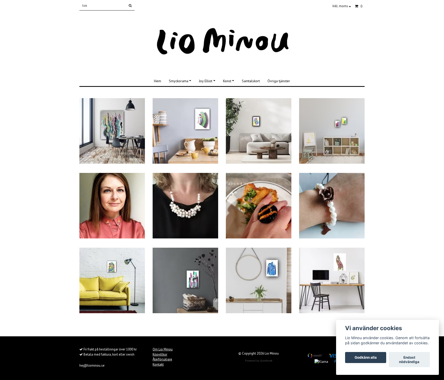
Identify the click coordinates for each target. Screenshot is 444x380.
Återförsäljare (162, 359)
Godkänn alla (366, 358)
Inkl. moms (340, 6)
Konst (227, 81)
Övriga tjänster (278, 81)
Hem (157, 81)
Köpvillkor (160, 354)
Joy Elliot (205, 81)
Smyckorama (178, 81)
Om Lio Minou (163, 349)
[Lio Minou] (222, 42)
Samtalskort (251, 81)
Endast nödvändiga (409, 360)
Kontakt (158, 364)
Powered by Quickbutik (258, 360)
